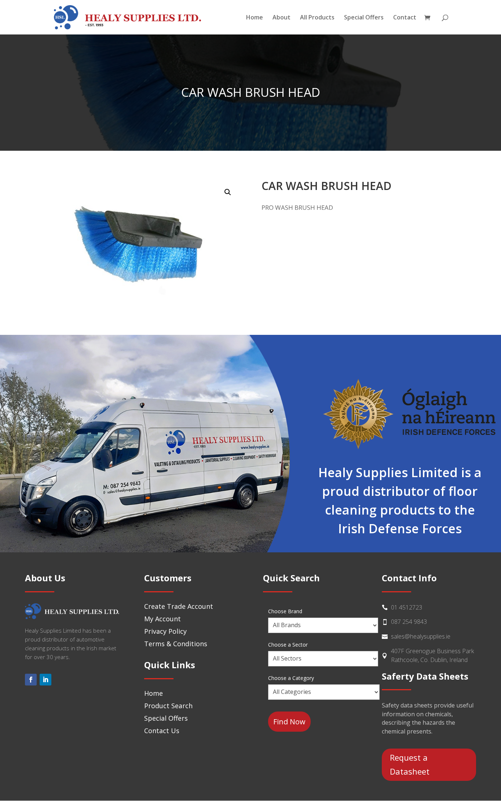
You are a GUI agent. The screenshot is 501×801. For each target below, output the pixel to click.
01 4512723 (406, 607)
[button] (227, 192)
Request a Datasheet (409, 764)
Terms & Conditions (175, 643)
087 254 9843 (409, 622)
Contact (404, 18)
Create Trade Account (178, 606)
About (281, 18)
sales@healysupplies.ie (420, 636)
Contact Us (161, 730)
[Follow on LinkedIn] (45, 679)
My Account (162, 618)
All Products (317, 18)
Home (254, 18)
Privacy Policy (165, 631)
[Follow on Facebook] (31, 679)
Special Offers (364, 18)
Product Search (168, 705)
